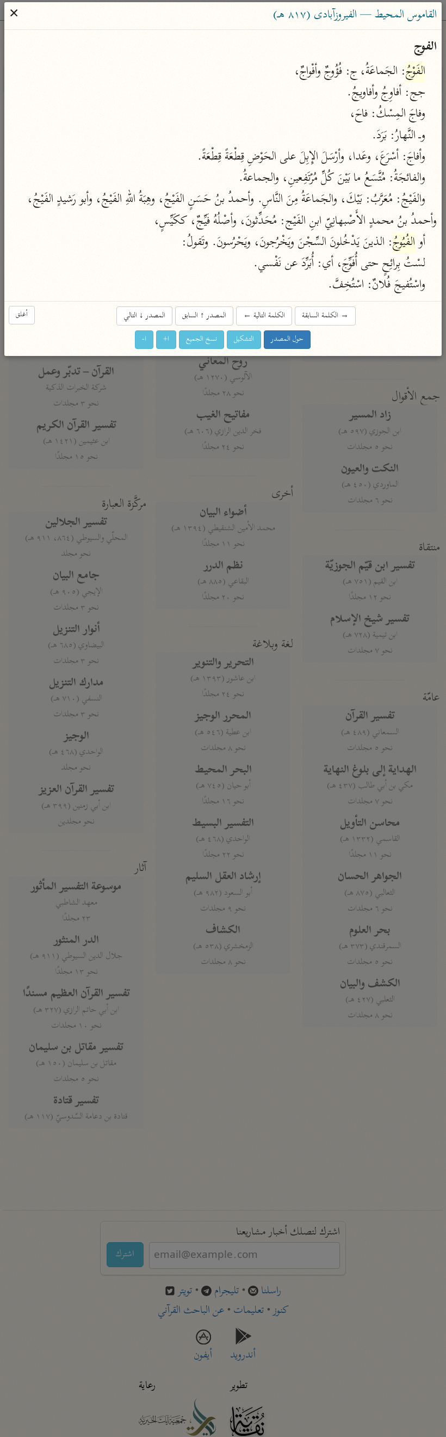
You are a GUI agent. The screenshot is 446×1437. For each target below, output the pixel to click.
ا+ (167, 340)
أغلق (22, 315)
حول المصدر (287, 340)
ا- (145, 340)
